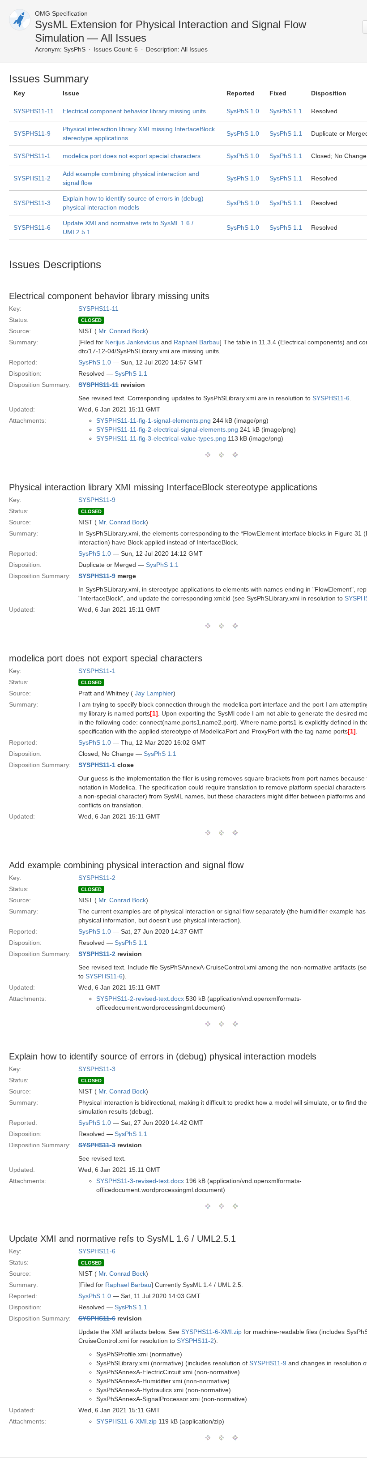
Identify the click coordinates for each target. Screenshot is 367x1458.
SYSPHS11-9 (32, 133)
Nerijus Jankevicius (132, 342)
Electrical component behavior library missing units (134, 111)
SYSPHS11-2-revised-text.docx (140, 998)
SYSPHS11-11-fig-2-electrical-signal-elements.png (167, 429)
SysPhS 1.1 (285, 111)
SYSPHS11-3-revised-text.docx (140, 1180)
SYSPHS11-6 (32, 227)
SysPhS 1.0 (242, 111)
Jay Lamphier (154, 693)
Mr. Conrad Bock (122, 330)
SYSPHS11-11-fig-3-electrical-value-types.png (161, 438)
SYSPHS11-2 (32, 178)
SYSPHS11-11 (33, 111)
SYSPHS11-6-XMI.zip (211, 1331)
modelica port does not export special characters (132, 155)
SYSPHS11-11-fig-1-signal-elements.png (153, 420)
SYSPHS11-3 (32, 202)
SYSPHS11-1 (32, 155)
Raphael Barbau (197, 342)
